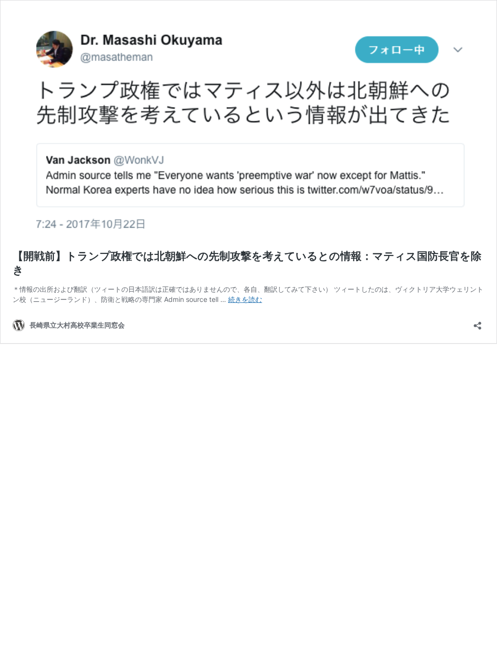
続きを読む (245, 299)
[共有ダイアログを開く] (477, 322)
